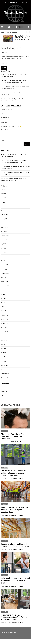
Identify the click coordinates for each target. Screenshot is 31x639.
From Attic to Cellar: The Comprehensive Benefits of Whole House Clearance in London (14, 617)
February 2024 (4, 315)
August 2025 (4, 240)
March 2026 (4, 210)
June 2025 (3, 248)
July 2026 (3, 193)
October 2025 (4, 231)
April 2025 (3, 256)
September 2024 (5, 286)
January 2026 (4, 219)
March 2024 (4, 311)
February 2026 (4, 214)
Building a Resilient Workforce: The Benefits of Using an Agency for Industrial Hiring (21, 37)
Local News (4, 117)
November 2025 (5, 227)
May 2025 (3, 252)
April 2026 (3, 206)
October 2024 (4, 281)
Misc (2, 113)
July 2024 (3, 294)
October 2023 (4, 332)
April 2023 (3, 357)
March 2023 (4, 361)
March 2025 (4, 260)
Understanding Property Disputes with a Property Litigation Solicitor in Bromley (15, 580)
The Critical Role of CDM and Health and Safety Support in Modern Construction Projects (15, 473)
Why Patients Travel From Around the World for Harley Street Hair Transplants (15, 436)
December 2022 (5, 373)
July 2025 (3, 244)
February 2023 (4, 365)
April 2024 (3, 306)
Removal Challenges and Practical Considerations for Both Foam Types (15, 545)
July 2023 (3, 344)
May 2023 (3, 353)
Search (2, 140)
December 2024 (5, 273)
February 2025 (4, 265)
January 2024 (4, 319)
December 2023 (5, 323)
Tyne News (20, 442)
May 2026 (3, 202)
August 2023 (4, 340)
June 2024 (3, 298)
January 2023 (4, 369)
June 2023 (3, 348)
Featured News (5, 109)
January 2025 (4, 269)
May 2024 (3, 302)
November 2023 (5, 327)
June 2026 (3, 198)
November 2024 (5, 277)
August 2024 (4, 290)
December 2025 (5, 223)
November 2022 (5, 378)
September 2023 (5, 336)
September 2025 (5, 235)
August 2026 (4, 189)
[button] (28, 32)
